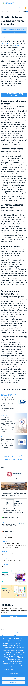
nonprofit (6, 456)
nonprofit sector (16, 456)
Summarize (14, 32)
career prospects (7, 43)
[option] (14, 524)
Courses (9, 11)
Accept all (13, 682)
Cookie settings (13, 673)
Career (20, 459)
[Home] (9, 3)
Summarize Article (14, 616)
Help (14, 635)
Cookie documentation (8, 669)
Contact (3, 635)
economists (7, 462)
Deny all (13, 678)
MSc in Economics (7, 537)
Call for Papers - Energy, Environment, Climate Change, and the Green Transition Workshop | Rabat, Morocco (14, 545)
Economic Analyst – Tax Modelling (11, 560)
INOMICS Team (5, 36)
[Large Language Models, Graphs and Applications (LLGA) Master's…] (22, 523)
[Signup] (25, 8)
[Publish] (22, 8)
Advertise (16, 633)
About (2, 633)
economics (17, 45)
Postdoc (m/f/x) (6, 566)
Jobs (2, 11)
